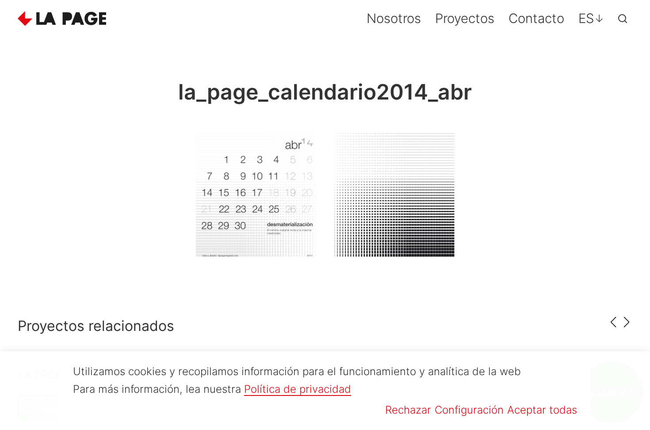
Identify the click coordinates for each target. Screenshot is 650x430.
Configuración (469, 409)
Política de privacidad (297, 389)
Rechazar (408, 409)
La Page (62, 18)
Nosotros (394, 18)
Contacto (536, 18)
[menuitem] (591, 18)
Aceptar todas (542, 409)
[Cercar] (622, 18)
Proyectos (464, 18)
